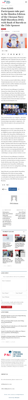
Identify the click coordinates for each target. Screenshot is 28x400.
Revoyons (17, 397)
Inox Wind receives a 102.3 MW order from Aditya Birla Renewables (20, 215)
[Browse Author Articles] (14, 198)
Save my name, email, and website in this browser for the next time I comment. (12, 303)
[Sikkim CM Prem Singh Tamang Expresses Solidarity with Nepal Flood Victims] (8, 238)
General (3, 29)
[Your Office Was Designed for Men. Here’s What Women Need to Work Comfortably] (20, 253)
